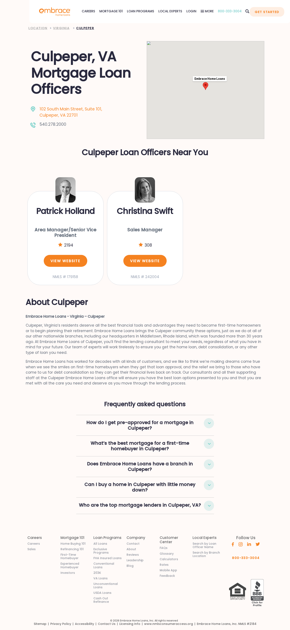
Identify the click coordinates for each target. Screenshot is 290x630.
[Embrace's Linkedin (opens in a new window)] (249, 544)
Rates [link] (164, 565)
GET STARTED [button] (267, 12)
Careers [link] (33, 543)
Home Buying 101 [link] (73, 543)
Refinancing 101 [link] (72, 549)
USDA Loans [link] (102, 593)
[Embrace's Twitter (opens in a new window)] (258, 544)
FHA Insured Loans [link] (107, 558)
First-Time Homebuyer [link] (70, 556)
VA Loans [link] (100, 578)
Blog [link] (130, 566)
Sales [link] (31, 549)
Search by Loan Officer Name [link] (204, 545)
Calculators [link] (169, 559)
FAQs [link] (164, 548)
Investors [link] (68, 573)
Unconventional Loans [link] (105, 585)
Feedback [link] (167, 576)
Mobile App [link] (168, 570)
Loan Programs (140, 11)
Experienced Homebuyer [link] (70, 565)
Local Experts (170, 11)
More (209, 11)
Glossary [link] (167, 553)
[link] (54, 11)
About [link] (131, 549)
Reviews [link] (133, 555)
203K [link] (97, 573)
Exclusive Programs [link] (101, 551)
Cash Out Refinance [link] (101, 600)
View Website (65, 260)
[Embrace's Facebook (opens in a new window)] (233, 544)
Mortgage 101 (111, 11)
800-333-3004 (230, 11)
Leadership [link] (135, 560)
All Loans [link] (100, 543)
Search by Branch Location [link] (206, 554)
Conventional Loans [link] (103, 565)
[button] (209, 423)
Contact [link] (133, 543)
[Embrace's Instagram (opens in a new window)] (240, 544)
